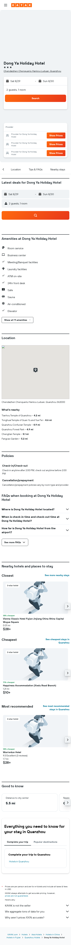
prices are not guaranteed (16, 896)
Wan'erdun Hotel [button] (12, 752)
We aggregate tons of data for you (24, 911)
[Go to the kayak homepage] (21, 5)
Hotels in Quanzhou (19, 861)
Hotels (25, 934)
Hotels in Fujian (14, 937)
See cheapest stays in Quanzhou (57, 641)
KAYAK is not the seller (18, 905)
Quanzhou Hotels (32, 937)
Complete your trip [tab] (17, 841)
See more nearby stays (57, 575)
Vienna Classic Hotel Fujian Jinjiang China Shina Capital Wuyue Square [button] (33, 620)
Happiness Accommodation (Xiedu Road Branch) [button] (29, 685)
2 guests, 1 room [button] (16, 89)
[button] (5, 5)
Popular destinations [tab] (45, 841)
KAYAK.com (13, 934)
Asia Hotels (37, 934)
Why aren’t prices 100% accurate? (24, 917)
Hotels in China (53, 934)
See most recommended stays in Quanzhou (56, 708)
